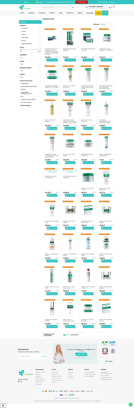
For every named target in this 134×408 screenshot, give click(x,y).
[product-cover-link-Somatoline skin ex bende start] (88, 209)
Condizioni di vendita (40, 372)
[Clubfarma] (25, 7)
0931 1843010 (82, 354)
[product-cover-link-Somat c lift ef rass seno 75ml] (88, 108)
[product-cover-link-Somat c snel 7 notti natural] (70, 143)
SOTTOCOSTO (81, 2)
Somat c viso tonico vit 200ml (88, 254)
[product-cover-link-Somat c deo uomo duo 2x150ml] (88, 275)
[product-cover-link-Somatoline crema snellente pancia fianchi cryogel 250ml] (52, 143)
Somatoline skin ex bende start (86, 221)
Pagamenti (38, 374)
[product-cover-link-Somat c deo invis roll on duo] (106, 242)
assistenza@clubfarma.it (106, 377)
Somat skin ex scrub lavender (87, 320)
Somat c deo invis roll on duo (105, 254)
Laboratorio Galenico (89, 376)
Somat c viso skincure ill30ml (51, 254)
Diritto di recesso (39, 378)
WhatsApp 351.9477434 (106, 379)
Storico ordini (55, 374)
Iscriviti (45, 356)
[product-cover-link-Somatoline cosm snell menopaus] (70, 171)
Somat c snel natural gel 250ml (69, 86)
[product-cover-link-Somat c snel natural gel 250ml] (70, 74)
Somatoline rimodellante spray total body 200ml (104, 121)
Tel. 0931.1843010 (105, 375)
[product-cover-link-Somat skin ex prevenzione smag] (70, 308)
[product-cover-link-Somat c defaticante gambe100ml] (106, 143)
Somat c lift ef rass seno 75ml (86, 120)
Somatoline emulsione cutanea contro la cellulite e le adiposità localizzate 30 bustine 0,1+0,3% (51, 51)
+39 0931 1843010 (95, 7)
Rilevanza (103, 24)
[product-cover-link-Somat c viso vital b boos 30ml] (70, 275)
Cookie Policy (39, 384)
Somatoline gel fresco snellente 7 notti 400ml (51, 86)
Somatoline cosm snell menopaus (69, 177)
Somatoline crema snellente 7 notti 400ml (106, 49)
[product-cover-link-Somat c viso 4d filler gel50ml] (106, 275)
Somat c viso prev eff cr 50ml (87, 189)
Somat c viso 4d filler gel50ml (105, 287)
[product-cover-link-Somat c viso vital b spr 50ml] (52, 275)
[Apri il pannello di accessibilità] (3, 405)
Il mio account (55, 372)
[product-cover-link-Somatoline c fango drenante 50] (88, 143)
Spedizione (38, 376)
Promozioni (70, 376)
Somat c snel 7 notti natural (69, 155)
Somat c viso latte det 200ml (69, 254)
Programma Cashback (89, 372)
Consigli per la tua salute (57, 380)
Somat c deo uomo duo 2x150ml (88, 287)
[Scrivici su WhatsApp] (131, 405)
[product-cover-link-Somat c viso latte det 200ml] (70, 242)
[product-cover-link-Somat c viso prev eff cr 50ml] (88, 177)
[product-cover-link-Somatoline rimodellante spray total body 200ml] (106, 108)
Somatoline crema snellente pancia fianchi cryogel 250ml (52, 156)
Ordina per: (96, 24)
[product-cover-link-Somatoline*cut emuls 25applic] (70, 37)
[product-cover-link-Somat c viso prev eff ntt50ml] (106, 209)
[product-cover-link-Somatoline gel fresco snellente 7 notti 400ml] (52, 74)
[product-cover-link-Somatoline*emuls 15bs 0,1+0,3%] (88, 37)
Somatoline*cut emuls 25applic (69, 49)
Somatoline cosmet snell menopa (50, 177)
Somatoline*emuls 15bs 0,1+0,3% (88, 49)
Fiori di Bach (71, 378)
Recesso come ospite (40, 380)
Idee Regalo (71, 372)
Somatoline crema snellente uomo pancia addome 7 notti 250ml (69, 121)
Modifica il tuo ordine (56, 376)
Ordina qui (112, 2)
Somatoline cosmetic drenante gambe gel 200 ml (87, 87)
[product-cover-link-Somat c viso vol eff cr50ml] (70, 209)
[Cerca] (72, 7)
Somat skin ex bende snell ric (105, 320)
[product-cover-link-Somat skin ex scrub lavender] (88, 308)
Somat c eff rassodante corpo (52, 221)
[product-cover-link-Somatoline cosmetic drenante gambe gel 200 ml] (88, 74)
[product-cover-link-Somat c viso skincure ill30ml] (52, 242)
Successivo (75, 335)
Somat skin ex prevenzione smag (68, 320)
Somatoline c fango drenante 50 (87, 155)
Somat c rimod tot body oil (50, 120)
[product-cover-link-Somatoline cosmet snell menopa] (52, 171)
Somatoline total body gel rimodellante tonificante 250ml (105, 87)
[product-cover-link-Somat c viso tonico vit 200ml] (88, 242)
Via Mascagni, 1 (107, 372)
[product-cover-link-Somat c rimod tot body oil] (52, 108)
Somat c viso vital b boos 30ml (69, 287)
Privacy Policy (39, 382)
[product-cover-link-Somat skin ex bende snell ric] (106, 308)
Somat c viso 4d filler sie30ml (51, 320)
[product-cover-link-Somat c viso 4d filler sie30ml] (52, 308)
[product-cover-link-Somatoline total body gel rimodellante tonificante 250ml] (106, 74)
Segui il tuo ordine (56, 378)
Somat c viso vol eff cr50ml (69, 221)
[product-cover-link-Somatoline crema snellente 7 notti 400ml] (106, 37)
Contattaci (54, 382)
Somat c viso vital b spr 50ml (52, 287)
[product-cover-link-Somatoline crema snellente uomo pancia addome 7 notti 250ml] (70, 108)
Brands (69, 374)
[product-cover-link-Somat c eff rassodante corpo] (52, 209)
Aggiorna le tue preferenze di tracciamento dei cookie (67, 398)
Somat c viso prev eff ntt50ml (105, 221)
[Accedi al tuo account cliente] (109, 7)
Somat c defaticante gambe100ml (105, 155)
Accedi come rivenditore (90, 374)
